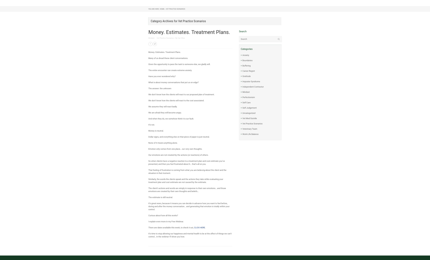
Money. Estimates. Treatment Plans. (189, 32)
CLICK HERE (199, 227)
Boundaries (247, 60)
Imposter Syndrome (251, 81)
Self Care (246, 102)
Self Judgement (249, 108)
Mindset (151, 38)
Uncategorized (248, 113)
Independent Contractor (253, 87)
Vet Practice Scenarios (165, 38)
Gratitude (246, 76)
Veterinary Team (249, 129)
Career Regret (248, 71)
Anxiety (245, 55)
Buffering (246, 66)
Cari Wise (181, 38)
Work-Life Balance (250, 134)
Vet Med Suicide (249, 118)
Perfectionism (248, 97)
